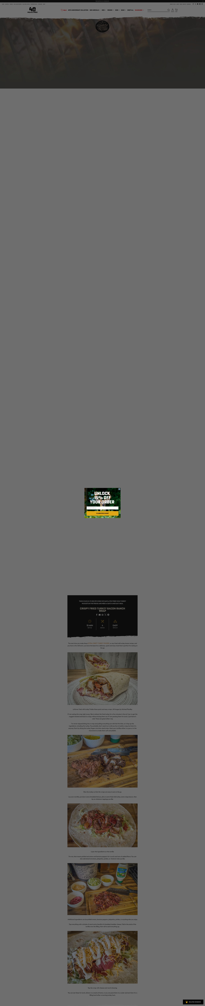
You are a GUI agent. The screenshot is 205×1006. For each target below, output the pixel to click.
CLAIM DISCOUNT (102, 513)
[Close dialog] (119, 489)
